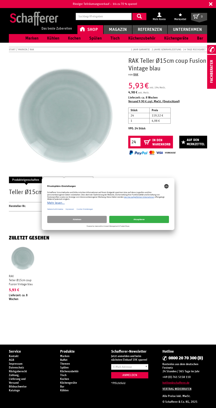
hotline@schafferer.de (175, 382)
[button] (210, 4)
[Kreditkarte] (155, 152)
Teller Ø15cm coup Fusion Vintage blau (21, 282)
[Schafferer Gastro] (41, 16)
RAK (32, 49)
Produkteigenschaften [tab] (25, 179)
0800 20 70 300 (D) (186, 358)
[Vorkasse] (170, 152)
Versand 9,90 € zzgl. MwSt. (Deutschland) (154, 101)
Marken (23, 49)
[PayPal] (138, 152)
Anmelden (129, 375)
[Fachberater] (211, 87)
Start (12, 49)
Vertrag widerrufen (177, 388)
